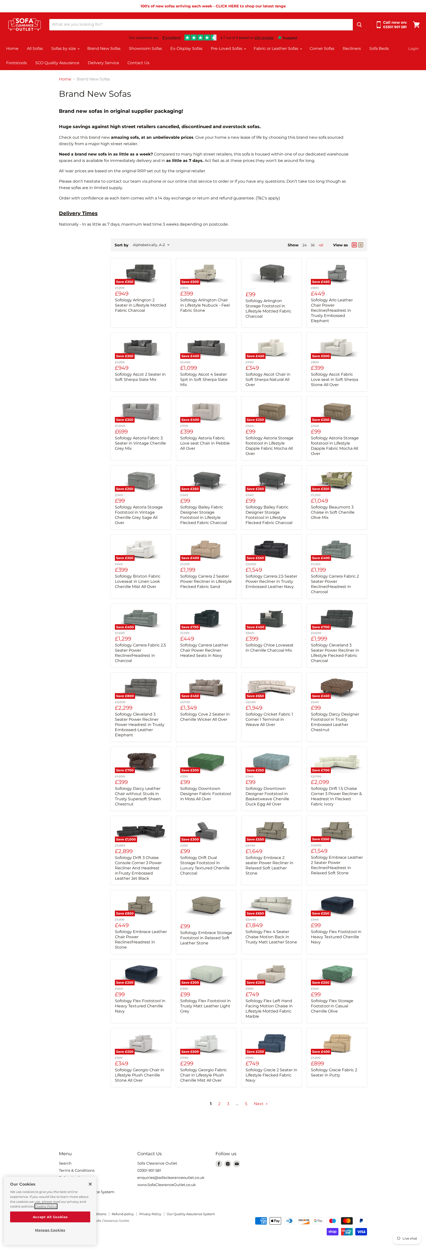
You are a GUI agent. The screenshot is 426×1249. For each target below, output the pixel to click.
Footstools (16, 62)
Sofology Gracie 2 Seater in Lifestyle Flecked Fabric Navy (271, 1075)
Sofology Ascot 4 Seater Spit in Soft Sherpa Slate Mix (204, 379)
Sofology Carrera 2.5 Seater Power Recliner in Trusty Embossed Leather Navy (271, 581)
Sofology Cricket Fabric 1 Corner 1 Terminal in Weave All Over (269, 719)
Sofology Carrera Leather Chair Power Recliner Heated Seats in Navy (204, 650)
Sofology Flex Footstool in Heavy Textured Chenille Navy (336, 936)
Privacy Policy (150, 1214)
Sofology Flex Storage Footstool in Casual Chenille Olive (332, 1006)
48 (321, 245)
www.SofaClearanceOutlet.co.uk (166, 1184)
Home (12, 48)
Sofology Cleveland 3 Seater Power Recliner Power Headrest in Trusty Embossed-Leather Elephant (139, 724)
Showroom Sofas (145, 48)
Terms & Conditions (76, 1170)
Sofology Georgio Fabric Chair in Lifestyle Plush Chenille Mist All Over (203, 1075)
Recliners (352, 48)
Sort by (121, 245)
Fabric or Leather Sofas (276, 48)
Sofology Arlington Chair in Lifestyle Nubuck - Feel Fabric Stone (205, 305)
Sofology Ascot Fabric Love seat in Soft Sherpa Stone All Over (334, 379)
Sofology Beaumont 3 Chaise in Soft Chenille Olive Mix (333, 512)
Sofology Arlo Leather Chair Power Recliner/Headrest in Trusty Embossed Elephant (332, 310)
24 (304, 245)
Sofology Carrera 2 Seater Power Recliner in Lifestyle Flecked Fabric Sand (206, 581)
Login (413, 48)
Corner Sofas (322, 48)
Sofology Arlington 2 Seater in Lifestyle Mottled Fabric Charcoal (140, 305)
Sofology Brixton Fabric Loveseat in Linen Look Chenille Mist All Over (137, 581)
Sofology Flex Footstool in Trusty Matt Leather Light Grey (205, 1006)
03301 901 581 (149, 1170)
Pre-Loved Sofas (227, 48)
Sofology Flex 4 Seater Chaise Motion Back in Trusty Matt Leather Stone (271, 936)
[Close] (90, 1184)
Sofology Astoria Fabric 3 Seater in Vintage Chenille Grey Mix (140, 443)
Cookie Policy (46, 1206)
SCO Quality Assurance (57, 62)
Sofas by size (64, 48)
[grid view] (354, 244)
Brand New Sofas (104, 48)
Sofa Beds (379, 48)
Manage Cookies (50, 1230)
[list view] (360, 244)
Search (65, 1163)
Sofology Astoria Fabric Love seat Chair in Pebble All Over (205, 443)
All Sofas (35, 48)
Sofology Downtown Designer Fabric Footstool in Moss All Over (205, 793)
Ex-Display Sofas (186, 48)
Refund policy (123, 1214)
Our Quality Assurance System (191, 1214)
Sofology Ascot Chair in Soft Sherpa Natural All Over (268, 379)
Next (259, 1103)
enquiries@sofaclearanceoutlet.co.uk (170, 1177)
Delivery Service (103, 62)
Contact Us (138, 62)
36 (313, 245)
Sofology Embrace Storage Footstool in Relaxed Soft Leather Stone (206, 937)
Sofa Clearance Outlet (157, 1163)
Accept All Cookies (50, 1217)
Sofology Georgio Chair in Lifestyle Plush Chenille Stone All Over (139, 1075)
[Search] (359, 24)
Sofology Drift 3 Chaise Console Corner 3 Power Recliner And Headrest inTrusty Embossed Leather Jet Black (138, 868)
